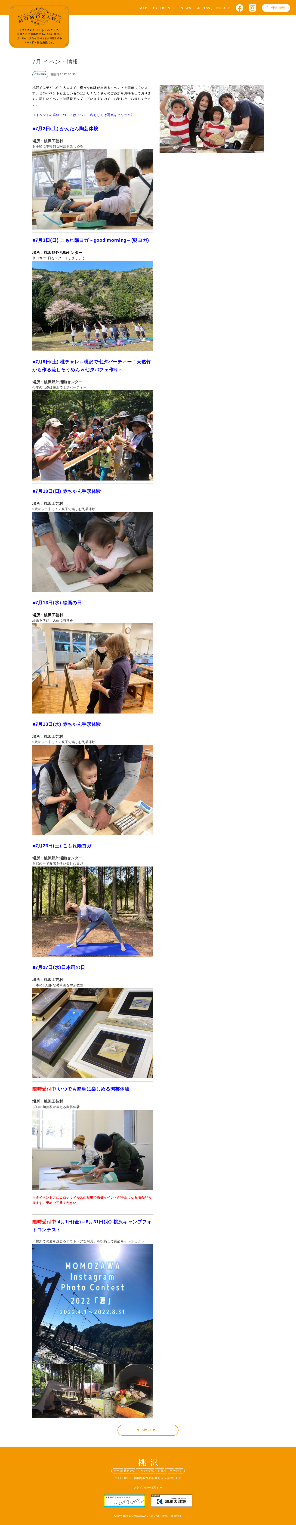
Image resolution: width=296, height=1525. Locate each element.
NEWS (186, 8)
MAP (143, 8)
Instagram (254, 9)
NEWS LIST (148, 1430)
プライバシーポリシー (148, 1487)
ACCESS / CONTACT (213, 8)
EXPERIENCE (164, 8)
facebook (241, 9)
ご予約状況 (277, 8)
